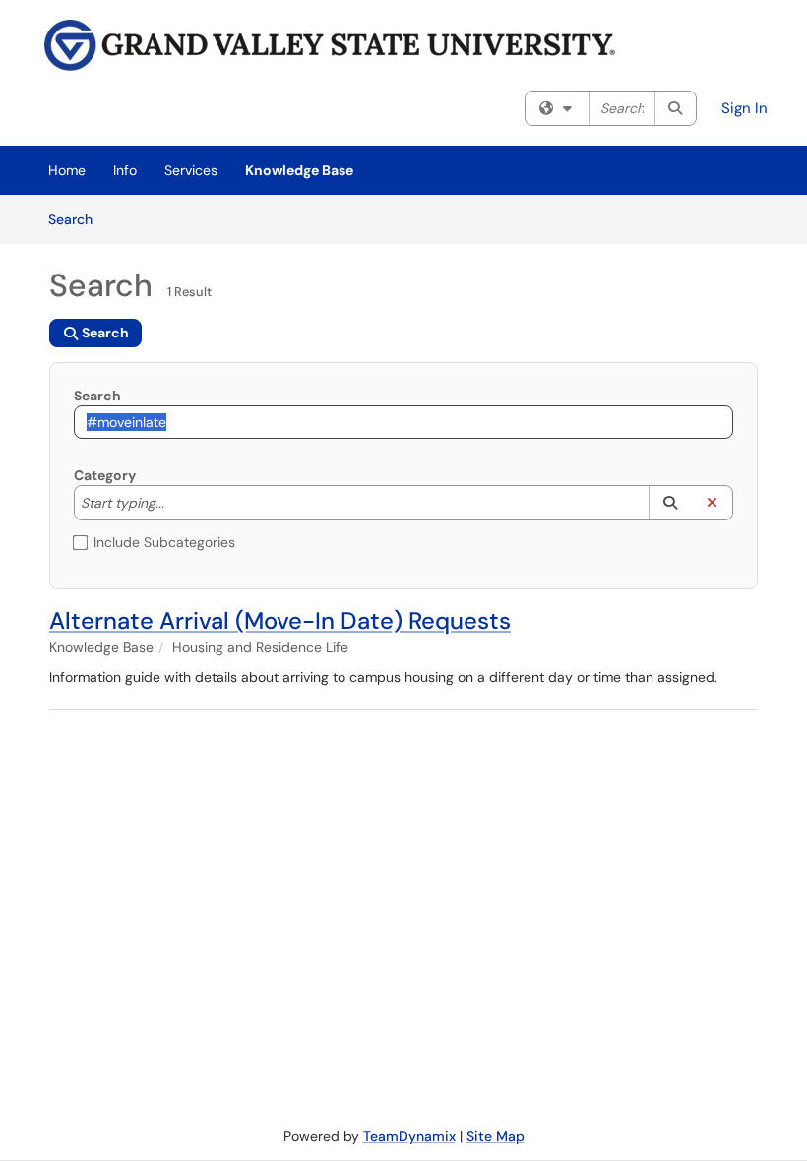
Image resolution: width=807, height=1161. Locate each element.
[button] (670, 502)
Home (67, 170)
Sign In (744, 108)
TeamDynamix (409, 1136)
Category (105, 475)
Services (190, 170)
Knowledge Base (299, 170)
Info (125, 170)
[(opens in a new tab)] (329, 45)
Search (77, 219)
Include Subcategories (164, 542)
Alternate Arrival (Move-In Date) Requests (280, 620)
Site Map (495, 1136)
